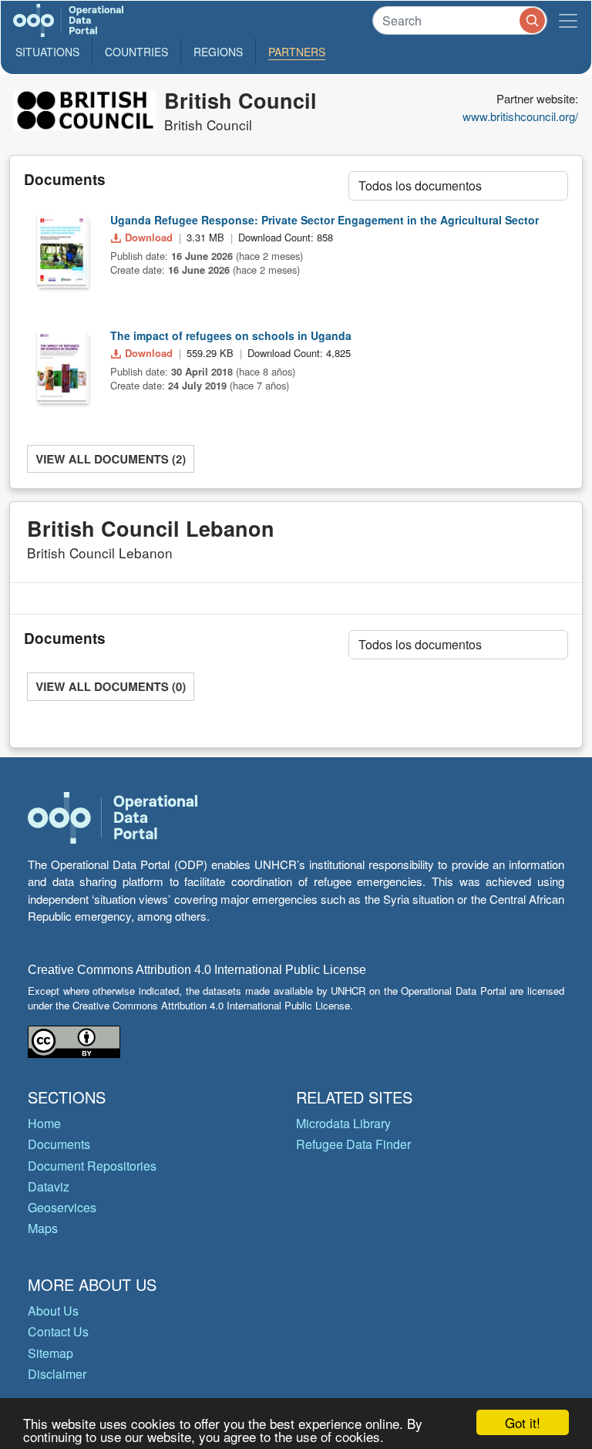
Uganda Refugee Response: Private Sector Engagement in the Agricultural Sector (324, 219)
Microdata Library (343, 1123)
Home (44, 1123)
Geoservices (62, 1207)
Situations (47, 51)
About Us (53, 1310)
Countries (136, 51)
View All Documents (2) (110, 458)
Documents (59, 1144)
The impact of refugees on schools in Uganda (231, 335)
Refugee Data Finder (353, 1144)
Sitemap (50, 1353)
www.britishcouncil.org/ (520, 116)
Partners (296, 51)
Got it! (522, 1422)
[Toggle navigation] (568, 20)
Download (149, 237)
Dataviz (48, 1186)
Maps (43, 1228)
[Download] (61, 250)
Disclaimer (57, 1374)
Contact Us (58, 1331)
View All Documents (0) (110, 686)
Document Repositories (92, 1165)
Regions (218, 51)
